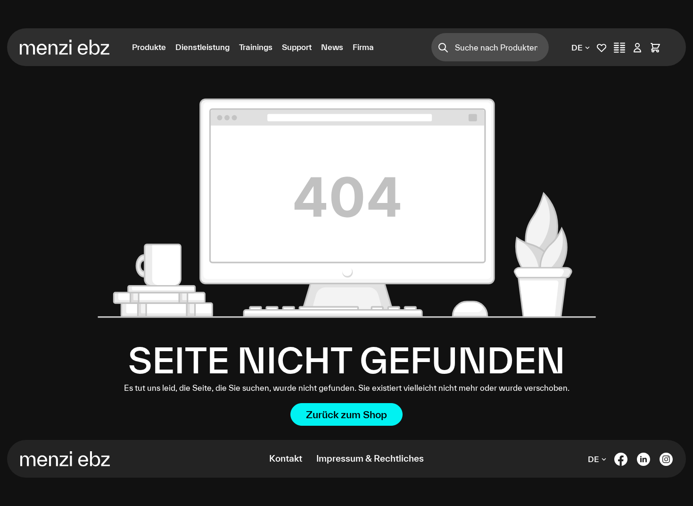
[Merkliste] (601, 47)
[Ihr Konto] (637, 47)
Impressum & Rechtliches (370, 458)
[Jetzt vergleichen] (619, 47)
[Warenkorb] (655, 47)
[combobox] (502, 47)
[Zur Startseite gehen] (69, 47)
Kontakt (285, 458)
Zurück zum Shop (346, 414)
